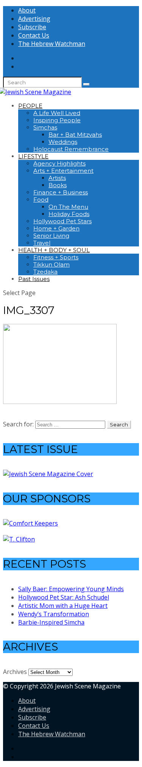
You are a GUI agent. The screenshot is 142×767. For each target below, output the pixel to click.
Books (57, 185)
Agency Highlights (59, 163)
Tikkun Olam (51, 264)
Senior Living (51, 235)
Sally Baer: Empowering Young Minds (71, 589)
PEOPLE (30, 105)
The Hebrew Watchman (51, 43)
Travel (41, 242)
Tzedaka (45, 271)
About (27, 10)
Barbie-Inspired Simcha (51, 622)
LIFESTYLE (33, 156)
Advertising (34, 18)
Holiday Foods (68, 214)
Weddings (62, 141)
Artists (57, 177)
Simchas (45, 127)
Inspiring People (57, 120)
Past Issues (34, 278)
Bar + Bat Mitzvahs (75, 134)
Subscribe (32, 27)
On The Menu (68, 206)
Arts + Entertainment (63, 170)
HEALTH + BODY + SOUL (54, 250)
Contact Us (33, 35)
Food (40, 199)
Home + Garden (56, 228)
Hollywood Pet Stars (62, 221)
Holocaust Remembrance (71, 149)
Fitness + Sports (55, 257)
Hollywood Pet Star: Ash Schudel (63, 597)
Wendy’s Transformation (53, 614)
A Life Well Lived (56, 113)
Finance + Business (60, 192)
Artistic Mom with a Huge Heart (63, 605)
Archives (15, 672)
